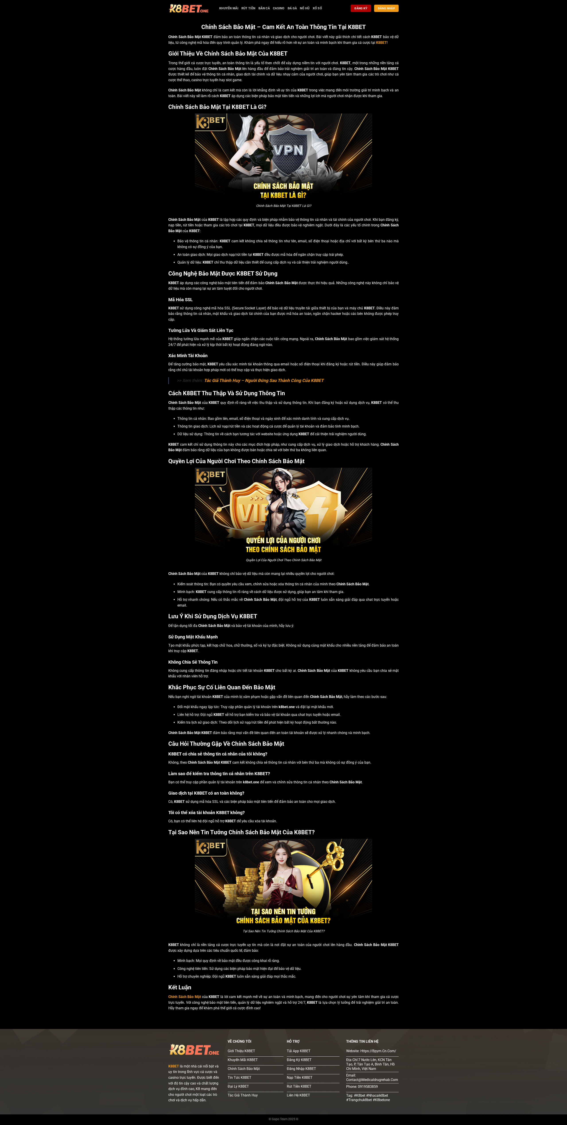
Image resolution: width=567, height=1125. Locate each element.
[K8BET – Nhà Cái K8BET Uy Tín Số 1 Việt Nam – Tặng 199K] (190, 8)
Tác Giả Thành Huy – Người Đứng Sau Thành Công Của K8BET (264, 380)
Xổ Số (317, 8)
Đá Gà (292, 8)
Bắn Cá (264, 8)
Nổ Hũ (304, 8)
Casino (279, 8)
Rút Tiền (248, 8)
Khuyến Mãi (228, 8)
